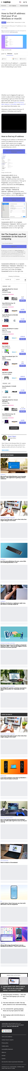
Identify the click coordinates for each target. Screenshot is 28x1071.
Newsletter (24, 58)
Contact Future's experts (7, 1039)
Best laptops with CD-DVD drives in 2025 (14, 1016)
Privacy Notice (20, 252)
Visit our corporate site (12, 1026)
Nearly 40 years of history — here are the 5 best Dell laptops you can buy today (14, 996)
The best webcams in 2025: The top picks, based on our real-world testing (14, 1003)
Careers (3, 1058)
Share (5, 58)
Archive (3, 1055)
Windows (9, 53)
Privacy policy (5, 1043)
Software (4, 9)
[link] (10, 289)
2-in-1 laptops (12, 5)
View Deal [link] (22, 300)
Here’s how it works (14, 32)
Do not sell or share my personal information (12, 1061)
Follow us (16, 58)
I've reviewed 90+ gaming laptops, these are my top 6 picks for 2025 (13, 1010)
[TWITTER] (9, 440)
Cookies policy (5, 1046)
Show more (14, 428)
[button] (2, 2)
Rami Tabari (11, 22)
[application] (14, 122)
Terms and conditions (7, 1036)
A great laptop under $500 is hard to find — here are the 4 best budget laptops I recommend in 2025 (14, 988)
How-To (4, 22)
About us (4, 1052)
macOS (16, 54)
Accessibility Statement (7, 1049)
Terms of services (18, 250)
